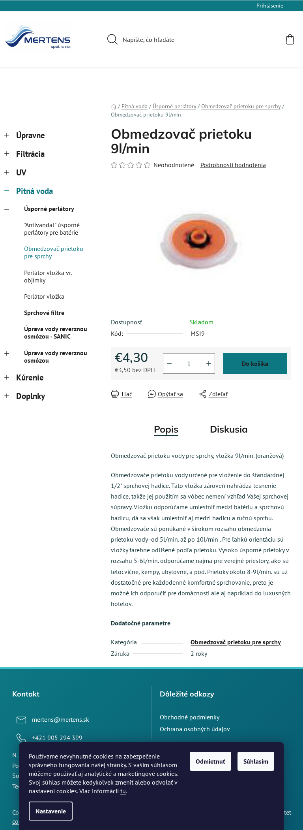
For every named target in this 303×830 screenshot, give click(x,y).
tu (123, 791)
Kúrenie (30, 377)
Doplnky (30, 396)
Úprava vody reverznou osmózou (55, 356)
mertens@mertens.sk (60, 719)
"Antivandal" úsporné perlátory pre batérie (52, 228)
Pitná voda (34, 191)
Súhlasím (255, 761)
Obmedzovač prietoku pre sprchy (53, 252)
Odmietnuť (210, 761)
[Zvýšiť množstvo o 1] (209, 363)
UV (21, 172)
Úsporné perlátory (49, 209)
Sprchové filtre (44, 312)
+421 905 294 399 (57, 738)
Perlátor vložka (44, 296)
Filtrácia (30, 154)
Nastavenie (51, 811)
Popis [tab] (166, 429)
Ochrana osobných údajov (195, 729)
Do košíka (255, 363)
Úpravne (30, 135)
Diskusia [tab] (229, 429)
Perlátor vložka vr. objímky (47, 276)
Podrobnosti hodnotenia (233, 165)
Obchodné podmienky (189, 717)
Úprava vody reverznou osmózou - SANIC (55, 332)
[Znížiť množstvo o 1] (169, 363)
